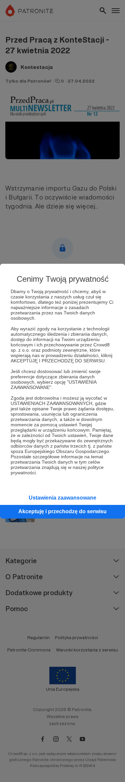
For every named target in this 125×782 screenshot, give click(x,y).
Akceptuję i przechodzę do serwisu (62, 511)
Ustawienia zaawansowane (62, 498)
